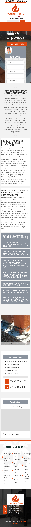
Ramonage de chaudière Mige (16, 478)
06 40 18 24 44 (22, 1)
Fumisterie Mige (26, 465)
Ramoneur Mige (16, 471)
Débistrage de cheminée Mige (26, 457)
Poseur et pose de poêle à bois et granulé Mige (26, 475)
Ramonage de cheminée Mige (6, 457)
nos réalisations (17, 44)
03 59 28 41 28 (8, 1)
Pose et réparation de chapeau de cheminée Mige (6, 470)
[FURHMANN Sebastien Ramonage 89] (15, 9)
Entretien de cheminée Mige (16, 462)
